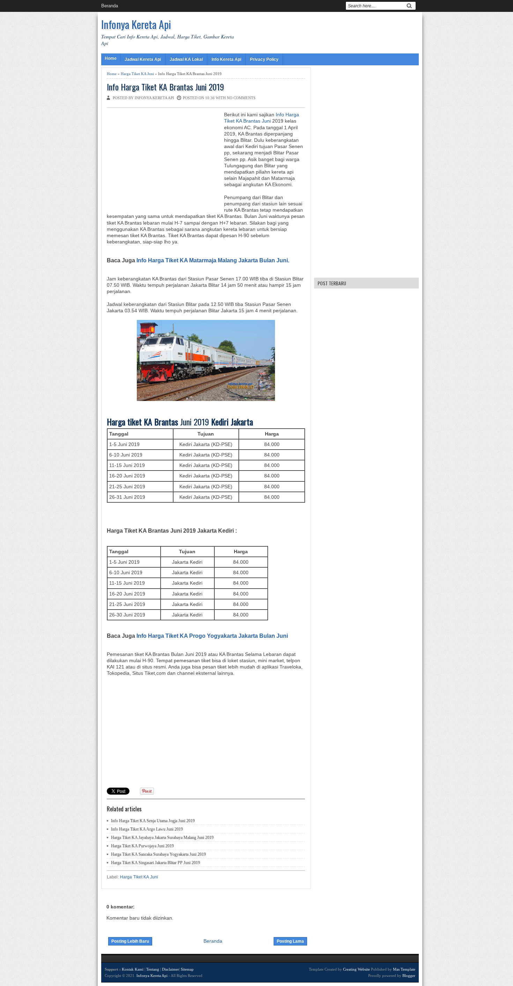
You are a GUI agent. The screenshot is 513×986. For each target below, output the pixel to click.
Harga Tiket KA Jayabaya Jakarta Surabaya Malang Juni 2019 (162, 837)
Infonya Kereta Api (136, 24)
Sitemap (187, 969)
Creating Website (356, 969)
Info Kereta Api (226, 59)
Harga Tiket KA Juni (137, 74)
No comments (241, 98)
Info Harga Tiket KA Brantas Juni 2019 (165, 87)
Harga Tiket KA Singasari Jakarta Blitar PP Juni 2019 (155, 862)
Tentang (152, 969)
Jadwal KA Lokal (186, 59)
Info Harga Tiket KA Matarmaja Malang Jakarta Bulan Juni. (212, 260)
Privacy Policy (264, 59)
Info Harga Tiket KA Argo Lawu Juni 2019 (147, 829)
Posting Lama (290, 941)
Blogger (408, 975)
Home (111, 58)
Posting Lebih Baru (130, 941)
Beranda (109, 5)
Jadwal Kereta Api (143, 59)
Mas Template (404, 969)
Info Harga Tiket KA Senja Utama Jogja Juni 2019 (153, 820)
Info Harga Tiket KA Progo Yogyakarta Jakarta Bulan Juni (212, 636)
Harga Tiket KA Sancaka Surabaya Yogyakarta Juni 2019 (158, 854)
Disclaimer (170, 969)
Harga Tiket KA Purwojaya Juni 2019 (142, 845)
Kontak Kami (132, 969)
